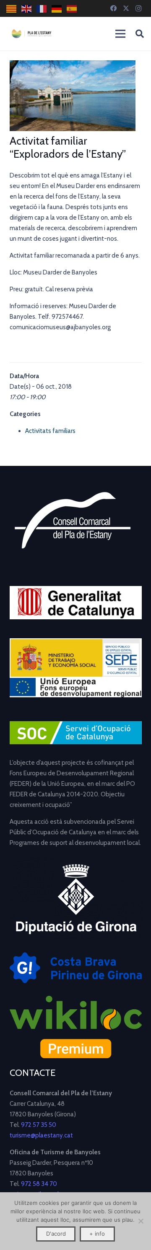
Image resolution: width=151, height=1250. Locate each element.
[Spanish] (72, 8)
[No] (140, 1221)
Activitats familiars (50, 431)
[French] (41, 8)
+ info (97, 1233)
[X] (126, 8)
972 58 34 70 (39, 1184)
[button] (139, 34)
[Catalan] (11, 8)
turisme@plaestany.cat (41, 1135)
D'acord (56, 1233)
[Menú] (120, 33)
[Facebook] (113, 8)
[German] (57, 8)
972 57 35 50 (38, 1125)
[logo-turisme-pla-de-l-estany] (31, 33)
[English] (26, 8)
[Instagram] (138, 8)
